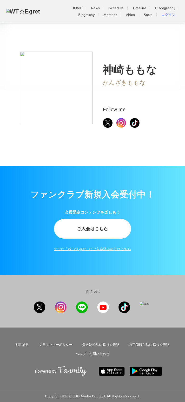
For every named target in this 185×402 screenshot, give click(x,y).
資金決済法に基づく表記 (100, 345)
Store (148, 15)
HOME (77, 8)
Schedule (116, 8)
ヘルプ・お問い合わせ (92, 354)
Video (130, 15)
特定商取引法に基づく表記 (149, 345)
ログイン (168, 15)
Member (110, 15)
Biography (86, 15)
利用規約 (22, 345)
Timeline (139, 8)
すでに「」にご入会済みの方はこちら (92, 249)
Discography (165, 8)
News (95, 8)
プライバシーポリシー (56, 345)
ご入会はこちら (92, 228)
